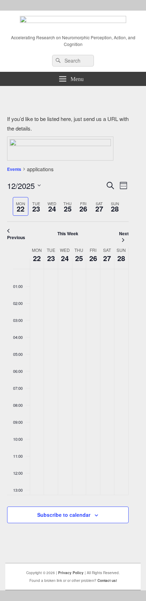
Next (124, 233)
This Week (67, 233)
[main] (67, 327)
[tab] (20, 206)
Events (14, 169)
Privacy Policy (71, 572)
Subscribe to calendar (63, 514)
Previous (16, 237)
